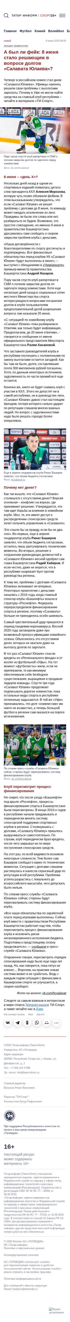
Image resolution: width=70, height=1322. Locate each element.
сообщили (39, 946)
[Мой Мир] (47, 1022)
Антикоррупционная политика (21, 1254)
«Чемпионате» (53, 265)
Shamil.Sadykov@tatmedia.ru (21, 1289)
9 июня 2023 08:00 (56, 40)
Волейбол (56, 31)
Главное (10, 31)
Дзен (39, 1009)
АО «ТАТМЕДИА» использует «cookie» (27, 1261)
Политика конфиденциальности (22, 1278)
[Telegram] (17, 1022)
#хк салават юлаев (14, 1014)
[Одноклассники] (27, 1022)
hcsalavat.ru (18, 479)
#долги (40, 1014)
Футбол (26, 31)
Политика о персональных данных (24, 1248)
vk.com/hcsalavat (21, 778)
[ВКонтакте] (8, 1022)
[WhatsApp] (37, 1022)
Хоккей (39, 31)
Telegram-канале (37, 1005)
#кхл (31, 1014)
